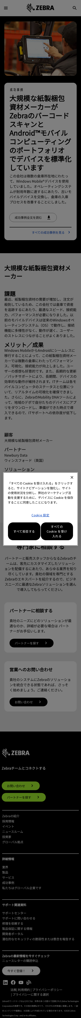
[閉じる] (72, 477)
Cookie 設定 (40, 515)
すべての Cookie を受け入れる (57, 531)
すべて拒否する (24, 531)
